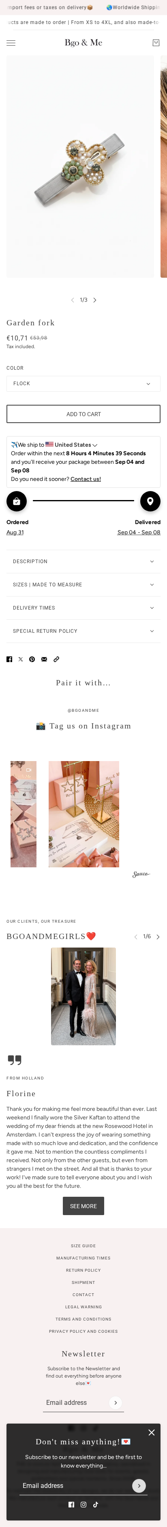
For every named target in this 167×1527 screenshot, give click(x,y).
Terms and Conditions (83, 1319)
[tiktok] (95, 1504)
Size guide (83, 1246)
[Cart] (156, 42)
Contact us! (86, 479)
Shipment (83, 1282)
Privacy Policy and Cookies (83, 1331)
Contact (83, 1294)
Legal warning (83, 1307)
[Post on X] (20, 659)
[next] (95, 300)
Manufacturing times (83, 1258)
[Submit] (139, 1486)
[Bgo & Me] (83, 43)
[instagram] (83, 1504)
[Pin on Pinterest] (32, 659)
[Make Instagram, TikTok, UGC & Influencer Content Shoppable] (141, 875)
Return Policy (83, 1270)
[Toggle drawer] (10, 43)
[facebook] (71, 1504)
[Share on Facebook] (9, 659)
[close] (152, 1432)
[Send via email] (44, 659)
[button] (56, 659)
